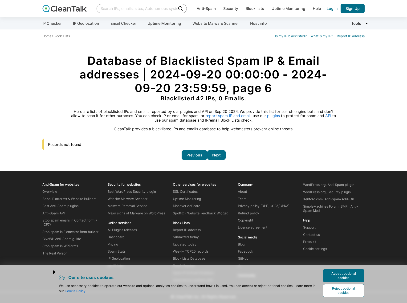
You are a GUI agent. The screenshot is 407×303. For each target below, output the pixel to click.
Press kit (309, 242)
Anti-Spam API (53, 213)
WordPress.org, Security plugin (327, 192)
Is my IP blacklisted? (291, 36)
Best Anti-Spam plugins (60, 206)
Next (216, 155)
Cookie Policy (75, 291)
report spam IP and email (228, 115)
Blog (241, 244)
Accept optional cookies (343, 275)
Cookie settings (315, 249)
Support (309, 227)
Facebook (245, 251)
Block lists (255, 8)
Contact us (311, 235)
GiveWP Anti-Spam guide (61, 239)
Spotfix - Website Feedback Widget (200, 213)
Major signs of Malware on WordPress (136, 213)
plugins (273, 115)
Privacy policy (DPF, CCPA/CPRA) (263, 206)
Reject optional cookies (343, 290)
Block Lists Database (189, 258)
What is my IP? (321, 36)
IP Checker (52, 23)
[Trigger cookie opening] (50, 272)
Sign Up (353, 8)
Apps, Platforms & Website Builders (69, 199)
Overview (49, 191)
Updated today (184, 244)
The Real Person (54, 253)
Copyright (245, 220)
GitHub (243, 258)
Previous (194, 155)
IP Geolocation (86, 23)
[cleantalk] (64, 8)
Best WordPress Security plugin (132, 191)
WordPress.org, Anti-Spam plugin (328, 185)
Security (230, 8)
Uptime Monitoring (288, 8)
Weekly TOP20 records (190, 251)
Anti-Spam (206, 8)
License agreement (252, 227)
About (242, 191)
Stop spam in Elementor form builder (70, 232)
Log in (332, 8)
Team (242, 199)
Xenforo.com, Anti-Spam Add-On (328, 199)
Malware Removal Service (127, 206)
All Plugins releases (122, 230)
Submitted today (186, 237)
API (328, 115)
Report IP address (351, 36)
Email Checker (123, 23)
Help (317, 8)
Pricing (113, 244)
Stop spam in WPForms (60, 246)
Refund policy (248, 213)
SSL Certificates (185, 191)
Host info (258, 23)
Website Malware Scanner (215, 23)
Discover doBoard (186, 206)
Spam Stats (117, 251)
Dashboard (116, 237)
